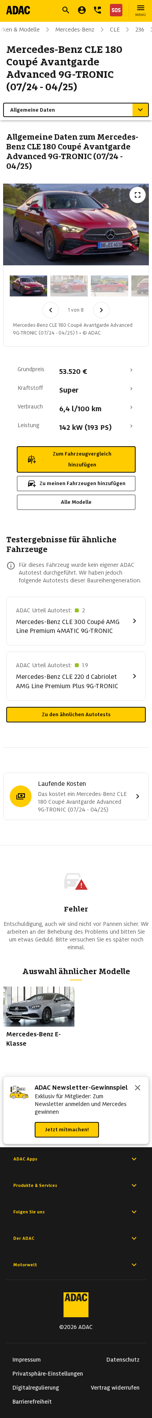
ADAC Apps (25, 1159)
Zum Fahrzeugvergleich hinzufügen (82, 459)
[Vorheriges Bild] (50, 310)
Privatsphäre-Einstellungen (47, 1373)
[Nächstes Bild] (101, 310)
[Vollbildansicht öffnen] (137, 195)
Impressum (26, 1359)
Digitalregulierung (35, 1387)
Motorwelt (25, 1264)
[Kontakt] (97, 10)
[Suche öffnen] (66, 10)
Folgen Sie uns (29, 1212)
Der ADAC (23, 1238)
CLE (115, 29)
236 (139, 29)
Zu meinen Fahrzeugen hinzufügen (82, 483)
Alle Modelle (76, 502)
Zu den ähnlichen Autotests (76, 714)
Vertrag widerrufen (115, 1387)
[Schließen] (137, 1088)
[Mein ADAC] (82, 10)
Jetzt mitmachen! (67, 1129)
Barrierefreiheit (32, 1401)
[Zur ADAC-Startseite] (18, 10)
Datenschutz (123, 1359)
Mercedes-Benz (74, 29)
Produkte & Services (35, 1185)
